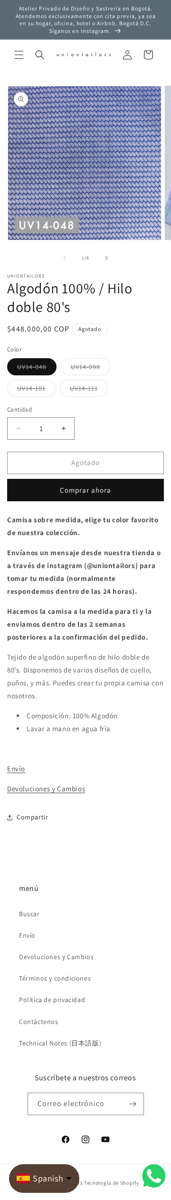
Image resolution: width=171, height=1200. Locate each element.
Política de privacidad (52, 999)
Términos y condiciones (55, 978)
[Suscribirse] (133, 1104)
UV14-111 (89, 390)
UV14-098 (90, 368)
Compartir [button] (32, 817)
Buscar (29, 914)
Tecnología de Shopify (111, 1182)
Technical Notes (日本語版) (60, 1043)
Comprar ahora (85, 490)
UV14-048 (37, 368)
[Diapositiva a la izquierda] (64, 258)
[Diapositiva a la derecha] (106, 258)
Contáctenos (38, 1021)
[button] (19, 54)
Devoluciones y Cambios (46, 788)
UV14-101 (36, 390)
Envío (16, 768)
